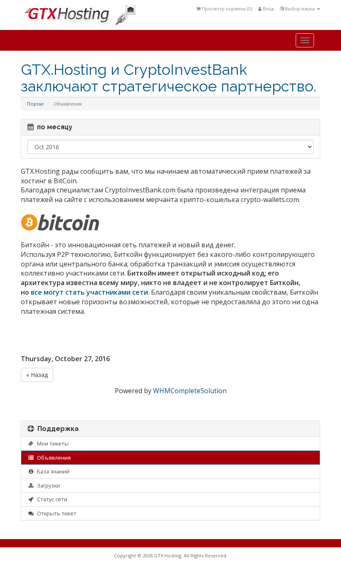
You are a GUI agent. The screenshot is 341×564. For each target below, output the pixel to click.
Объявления (53, 457)
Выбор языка (300, 8)
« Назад (37, 375)
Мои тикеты (52, 443)
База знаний (52, 471)
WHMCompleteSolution (190, 390)
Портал (35, 104)
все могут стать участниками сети (89, 292)
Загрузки (47, 485)
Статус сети (51, 499)
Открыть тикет (56, 513)
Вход (268, 8)
